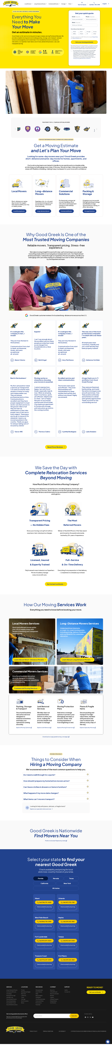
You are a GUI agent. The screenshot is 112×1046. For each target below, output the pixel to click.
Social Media (95, 31)
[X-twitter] (90, 1017)
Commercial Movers (53, 3)
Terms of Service (76, 38)
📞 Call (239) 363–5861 (68, 921)
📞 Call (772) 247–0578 (44, 960)
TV (87, 33)
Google (88, 31)
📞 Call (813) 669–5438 (68, 940)
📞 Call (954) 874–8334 (44, 940)
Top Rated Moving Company (33, 52)
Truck (81, 31)
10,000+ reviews (45, 52)
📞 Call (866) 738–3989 (44, 921)
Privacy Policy (95, 36)
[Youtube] (93, 1017)
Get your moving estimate (84, 42)
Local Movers (28, 3)
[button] (26, 11)
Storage (63, 3)
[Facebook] (85, 1017)
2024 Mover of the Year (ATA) (20, 52)
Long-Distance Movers (40, 3)
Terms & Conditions (86, 58)
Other (94, 33)
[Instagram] (88, 1017)
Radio (74, 31)
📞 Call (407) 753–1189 (68, 902)
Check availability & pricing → (44, 907)
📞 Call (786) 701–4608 (44, 902)
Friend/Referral (82, 33)
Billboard (75, 33)
